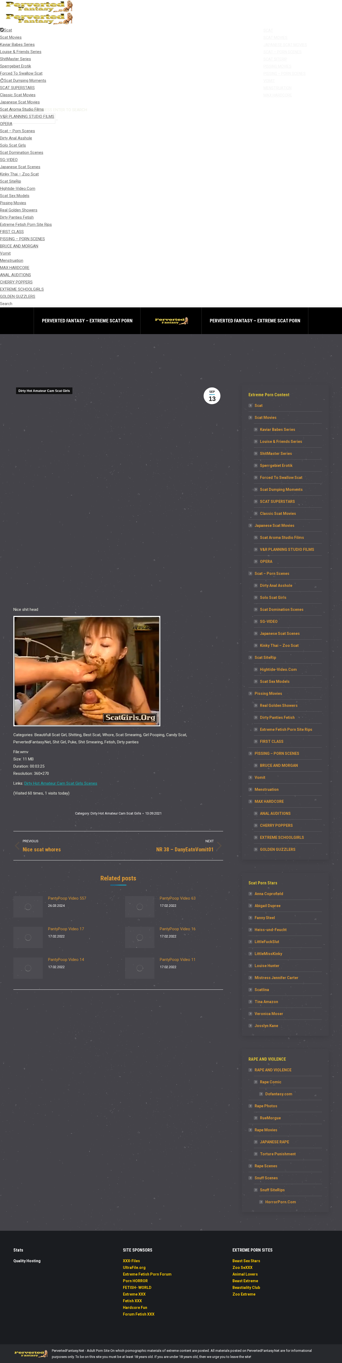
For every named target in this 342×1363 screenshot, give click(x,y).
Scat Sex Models (275, 681)
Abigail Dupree (268, 906)
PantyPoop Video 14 (66, 959)
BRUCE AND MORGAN (279, 765)
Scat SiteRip (265, 657)
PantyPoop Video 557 (67, 898)
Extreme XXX (134, 1294)
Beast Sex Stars (246, 1261)
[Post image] (28, 906)
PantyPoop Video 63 (178, 898)
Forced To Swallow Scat (281, 477)
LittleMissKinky (268, 954)
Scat (259, 405)
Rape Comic (270, 1082)
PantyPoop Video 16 (178, 929)
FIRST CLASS (271, 741)
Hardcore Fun (135, 1307)
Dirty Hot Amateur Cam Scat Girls (44, 391)
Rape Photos (266, 1106)
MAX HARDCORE (269, 801)
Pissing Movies (268, 693)
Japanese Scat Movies (274, 525)
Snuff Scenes (266, 1178)
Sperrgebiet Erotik (276, 465)
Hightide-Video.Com (278, 669)
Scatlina (262, 990)
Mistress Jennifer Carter (276, 978)
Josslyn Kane (266, 1026)
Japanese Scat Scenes (280, 633)
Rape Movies (266, 1130)
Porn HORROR (135, 1281)
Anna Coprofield (269, 894)
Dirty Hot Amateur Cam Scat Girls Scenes (60, 783)
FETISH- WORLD (137, 1287)
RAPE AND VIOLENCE (273, 1070)
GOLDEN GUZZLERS (278, 849)
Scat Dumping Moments (281, 489)
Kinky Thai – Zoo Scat (279, 645)
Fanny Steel (265, 918)
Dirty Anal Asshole (276, 585)
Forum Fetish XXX (138, 1314)
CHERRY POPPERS (276, 825)
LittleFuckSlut (267, 942)
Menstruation (267, 789)
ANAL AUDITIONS (275, 813)
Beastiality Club (246, 1287)
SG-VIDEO (269, 621)
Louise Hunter (267, 966)
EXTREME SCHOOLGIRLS (282, 837)
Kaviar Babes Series (277, 429)
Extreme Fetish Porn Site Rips (286, 729)
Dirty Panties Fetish (277, 717)
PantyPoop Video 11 (178, 959)
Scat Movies (266, 417)
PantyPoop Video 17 (66, 929)
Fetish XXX (132, 1301)
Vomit (260, 777)
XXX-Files (131, 1261)
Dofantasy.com (278, 1094)
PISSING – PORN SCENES (277, 753)
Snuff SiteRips (272, 1190)
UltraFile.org (134, 1267)
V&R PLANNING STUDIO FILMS (287, 549)
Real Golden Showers (279, 705)
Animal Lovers (245, 1274)
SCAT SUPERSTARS (277, 501)
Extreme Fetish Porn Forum (147, 1274)
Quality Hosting (27, 1261)
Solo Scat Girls (273, 597)
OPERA (266, 561)
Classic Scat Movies (278, 513)
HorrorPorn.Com (280, 1202)
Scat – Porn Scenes (272, 573)
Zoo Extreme (243, 1294)
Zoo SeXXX (242, 1267)
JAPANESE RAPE (274, 1142)
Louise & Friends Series (281, 441)
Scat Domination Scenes (282, 609)
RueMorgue (270, 1118)
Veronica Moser (269, 1014)
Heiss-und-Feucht (271, 930)
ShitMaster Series (276, 453)
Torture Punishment (278, 1154)
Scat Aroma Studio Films (282, 537)
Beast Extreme (245, 1281)
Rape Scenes (266, 1166)
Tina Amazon (266, 1002)
